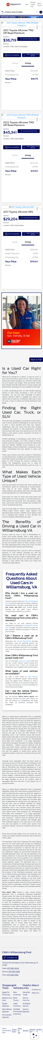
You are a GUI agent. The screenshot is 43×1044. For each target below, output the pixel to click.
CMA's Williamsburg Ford (6, 1030)
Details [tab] (15, 63)
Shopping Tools (7, 986)
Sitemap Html (32, 1030)
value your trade (24, 661)
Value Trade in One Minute (33, 55)
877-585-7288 (14, 972)
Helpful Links (27, 986)
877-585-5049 (13, 968)
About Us (35, 993)
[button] (37, 27)
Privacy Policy (14, 1030)
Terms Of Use (20, 1030)
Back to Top (36, 360)
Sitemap (25, 1030)
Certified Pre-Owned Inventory (17, 1011)
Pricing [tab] (28, 63)
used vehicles (33, 677)
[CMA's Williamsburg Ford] (14, 4)
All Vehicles (18, 986)
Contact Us (11, 958)
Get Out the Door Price (30, 39)
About (35, 985)
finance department (24, 641)
